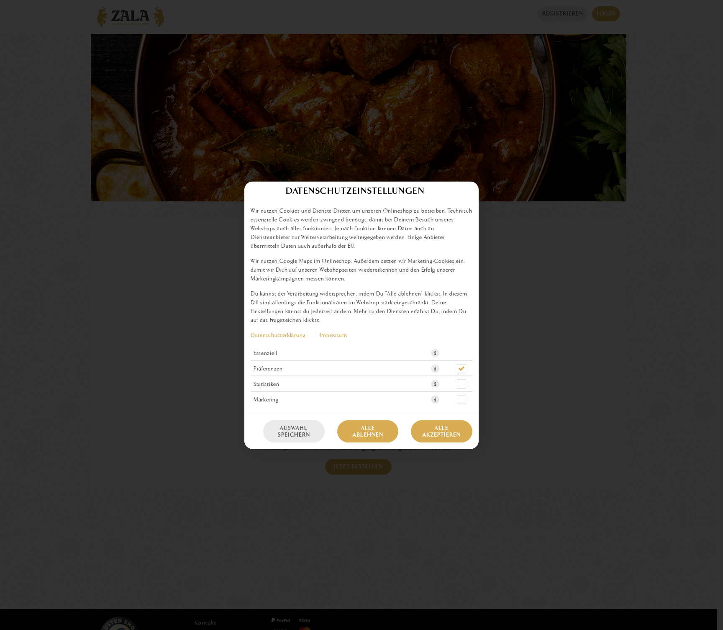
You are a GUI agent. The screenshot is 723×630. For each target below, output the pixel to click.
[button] (435, 353)
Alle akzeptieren (442, 431)
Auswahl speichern (294, 431)
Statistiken (266, 384)
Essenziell (265, 353)
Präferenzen (268, 368)
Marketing (266, 399)
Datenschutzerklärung (278, 335)
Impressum (333, 335)
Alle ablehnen (368, 431)
